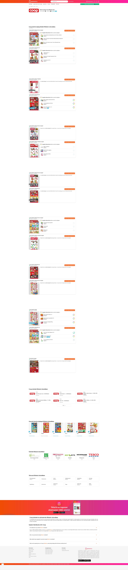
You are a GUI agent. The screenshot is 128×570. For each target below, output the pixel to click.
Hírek (29, 557)
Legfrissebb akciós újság (37, 4)
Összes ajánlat (31, 551)
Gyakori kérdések (31, 549)
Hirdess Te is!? (31, 550)
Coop (34, 6)
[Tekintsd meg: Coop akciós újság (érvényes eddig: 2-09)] (34, 151)
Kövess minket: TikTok (48, 553)
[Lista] (98, 1)
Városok (57, 4)
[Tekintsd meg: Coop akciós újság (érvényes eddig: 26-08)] (34, 134)
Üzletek (49, 4)
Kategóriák (53, 4)
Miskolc (41, 527)
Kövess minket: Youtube (48, 552)
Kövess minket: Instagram (49, 551)
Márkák (30, 552)
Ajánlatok (45, 4)
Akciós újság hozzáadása (32, 556)
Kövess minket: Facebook (49, 550)
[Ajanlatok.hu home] (33, 1)
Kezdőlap (30, 4)
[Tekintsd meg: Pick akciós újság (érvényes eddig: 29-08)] (34, 366)
